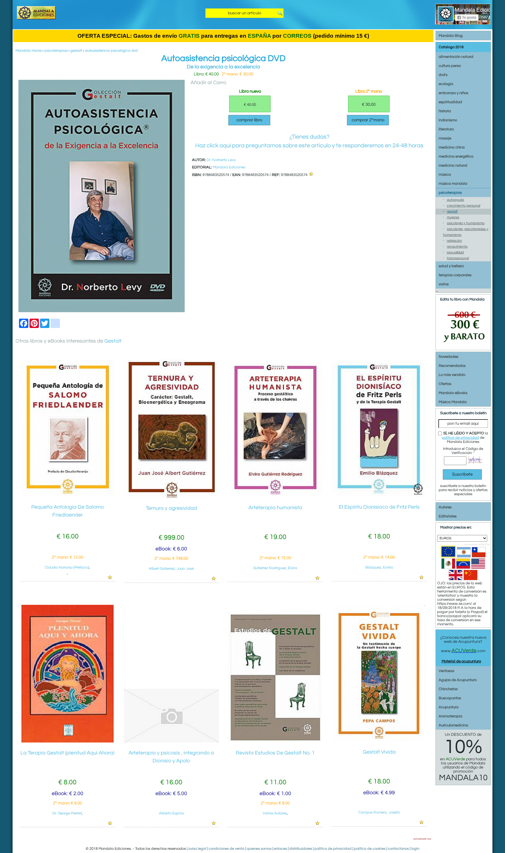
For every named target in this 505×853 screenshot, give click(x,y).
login (415, 849)
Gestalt (113, 341)
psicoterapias (56, 51)
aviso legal (197, 849)
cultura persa (450, 66)
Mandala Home (28, 51)
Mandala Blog (451, 36)
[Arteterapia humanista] (275, 496)
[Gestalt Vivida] (378, 741)
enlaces (280, 849)
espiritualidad (450, 102)
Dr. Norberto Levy (221, 160)
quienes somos (259, 849)
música (445, 174)
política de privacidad (460, 438)
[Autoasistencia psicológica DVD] (101, 311)
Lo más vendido (452, 375)
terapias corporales (455, 275)
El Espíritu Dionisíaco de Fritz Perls (379, 507)
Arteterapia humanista (275, 507)
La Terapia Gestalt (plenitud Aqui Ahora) (67, 753)
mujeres (453, 217)
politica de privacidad (333, 849)
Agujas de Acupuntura (458, 680)
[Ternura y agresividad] (171, 497)
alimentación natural (456, 57)
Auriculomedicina (453, 725)
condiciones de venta (226, 849)
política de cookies (369, 849)
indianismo (448, 120)
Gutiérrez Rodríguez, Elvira (275, 568)
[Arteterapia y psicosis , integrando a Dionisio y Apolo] (171, 741)
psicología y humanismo (466, 223)
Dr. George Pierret (67, 813)
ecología (446, 84)
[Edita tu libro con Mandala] (463, 346)
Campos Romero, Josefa (379, 812)
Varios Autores (275, 813)
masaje (445, 138)
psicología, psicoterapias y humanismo (465, 232)
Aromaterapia (450, 716)
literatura (446, 129)
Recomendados (452, 366)
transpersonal (458, 258)
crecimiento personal (463, 206)
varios (444, 284)
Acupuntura (449, 707)
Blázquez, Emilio (379, 567)
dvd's (443, 75)
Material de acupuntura (461, 661)
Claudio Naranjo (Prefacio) (67, 567)
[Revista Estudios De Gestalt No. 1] (275, 741)
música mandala (453, 184)
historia (445, 111)
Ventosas (446, 671)
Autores (445, 507)
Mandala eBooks (453, 393)
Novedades (448, 357)
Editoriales (447, 516)
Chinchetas (448, 689)
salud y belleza (451, 266)
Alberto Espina (171, 813)
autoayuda (455, 200)
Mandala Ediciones (229, 167)
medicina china (452, 147)
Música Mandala (453, 402)
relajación (454, 241)
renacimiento (457, 246)
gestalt (76, 51)
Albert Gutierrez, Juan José (171, 569)
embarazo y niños (453, 93)
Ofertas (445, 384)
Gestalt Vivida (379, 752)
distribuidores (300, 849)
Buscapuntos (450, 698)
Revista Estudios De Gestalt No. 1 (275, 753)
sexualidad (455, 252)
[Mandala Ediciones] (36, 18)
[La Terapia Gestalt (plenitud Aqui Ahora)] (67, 741)
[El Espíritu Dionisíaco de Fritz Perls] (378, 495)
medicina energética (456, 156)
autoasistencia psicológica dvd (111, 51)
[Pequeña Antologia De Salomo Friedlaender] (67, 495)
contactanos (398, 849)
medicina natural (453, 165)
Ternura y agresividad (171, 508)
